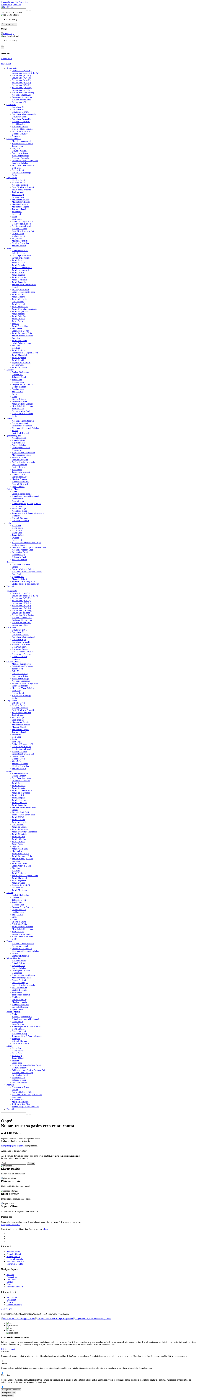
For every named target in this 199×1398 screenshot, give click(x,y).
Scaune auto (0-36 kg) (21, 78)
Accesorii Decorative (21, 158)
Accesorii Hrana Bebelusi (23, 421)
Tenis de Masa (18, 409)
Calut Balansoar (19, 253)
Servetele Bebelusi (20, 484)
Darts (14, 416)
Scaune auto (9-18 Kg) (21, 80)
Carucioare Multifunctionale (24, 114)
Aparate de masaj (19, 511)
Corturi (15, 175)
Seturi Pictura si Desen (21, 343)
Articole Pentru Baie (20, 482)
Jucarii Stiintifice (19, 316)
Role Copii (16, 214)
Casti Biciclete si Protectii (23, 187)
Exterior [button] (9, 370)
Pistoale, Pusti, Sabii (20, 289)
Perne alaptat (17, 499)
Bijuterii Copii (18, 365)
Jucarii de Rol (18, 272)
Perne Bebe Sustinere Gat (23, 231)
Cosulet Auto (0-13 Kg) (22, 70)
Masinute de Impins (20, 207)
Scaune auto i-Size (20, 102)
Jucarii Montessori (19, 367)
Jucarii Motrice (18, 314)
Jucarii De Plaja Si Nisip (22, 404)
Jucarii (9, 771)
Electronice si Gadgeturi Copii (25, 353)
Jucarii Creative (18, 297)
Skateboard (17, 211)
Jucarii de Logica (19, 304)
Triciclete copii (18, 192)
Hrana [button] (9, 418)
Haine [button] (9, 523)
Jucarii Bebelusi (18, 263)
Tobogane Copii (19, 377)
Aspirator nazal (18, 443)
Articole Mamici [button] (13, 489)
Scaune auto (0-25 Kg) (21, 75)
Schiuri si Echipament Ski (23, 221)
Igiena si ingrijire (13, 958)
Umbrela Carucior (19, 134)
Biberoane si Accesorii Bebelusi (25, 428)
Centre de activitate (20, 153)
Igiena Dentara (18, 486)
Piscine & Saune (19, 399)
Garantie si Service (14, 1254)
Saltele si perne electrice (22, 494)
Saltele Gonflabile (19, 401)
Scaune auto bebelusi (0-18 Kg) (25, 73)
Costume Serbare (19, 545)
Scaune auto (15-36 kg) (22, 87)
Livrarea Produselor (14, 1259)
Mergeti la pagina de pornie (13, 1146)
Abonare (31, 1163)
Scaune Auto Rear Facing (23, 92)
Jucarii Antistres (18, 350)
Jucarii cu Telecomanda (22, 267)
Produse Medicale (19, 464)
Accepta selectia (8, 1393)
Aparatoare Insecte (20, 126)
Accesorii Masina (19, 228)
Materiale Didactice (20, 579)
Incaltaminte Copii (20, 552)
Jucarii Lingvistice (19, 311)
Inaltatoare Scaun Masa (22, 426)
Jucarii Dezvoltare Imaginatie (24, 309)
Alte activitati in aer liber (22, 413)
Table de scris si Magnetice (23, 581)
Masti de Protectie (19, 479)
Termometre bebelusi (21, 472)
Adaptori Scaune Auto (21, 100)
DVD (14, 491)
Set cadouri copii (19, 508)
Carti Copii (16, 574)
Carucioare (11, 627)
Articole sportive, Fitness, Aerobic (26, 503)
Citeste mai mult (8, 1349)
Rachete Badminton (20, 372)
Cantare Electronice (20, 520)
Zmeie (14, 394)
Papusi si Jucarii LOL (21, 362)
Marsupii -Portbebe (20, 241)
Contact (4, 2)
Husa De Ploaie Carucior (22, 129)
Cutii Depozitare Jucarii (22, 255)
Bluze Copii (17, 533)
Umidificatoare (18, 474)
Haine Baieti (17, 528)
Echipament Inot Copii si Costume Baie (29, 547)
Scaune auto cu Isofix (21, 90)
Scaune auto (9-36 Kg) (21, 85)
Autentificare (6, 5)
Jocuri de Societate (20, 306)
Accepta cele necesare (11, 1390)
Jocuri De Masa (18, 318)
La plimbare (11, 700)
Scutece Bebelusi (19, 467)
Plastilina (16, 345)
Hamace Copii (18, 382)
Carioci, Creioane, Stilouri (23, 569)
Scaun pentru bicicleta (21, 190)
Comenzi (10, 1302)
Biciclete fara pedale (20, 243)
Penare (15, 567)
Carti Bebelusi (18, 301)
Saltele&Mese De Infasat (22, 143)
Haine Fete (16, 525)
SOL (11, 1309)
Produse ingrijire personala (23, 462)
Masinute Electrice (20, 204)
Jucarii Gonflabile (19, 280)
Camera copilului (13, 661)
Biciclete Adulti (18, 182)
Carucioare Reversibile (21, 119)
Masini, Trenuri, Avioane (22, 336)
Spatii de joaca (18, 389)
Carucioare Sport (19, 117)
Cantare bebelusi (19, 445)
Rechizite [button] (10, 562)
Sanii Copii (17, 219)
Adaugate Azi (12, 1277)
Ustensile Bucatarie (20, 518)
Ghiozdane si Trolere (21, 564)
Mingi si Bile (17, 391)
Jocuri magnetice (19, 357)
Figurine (15, 323)
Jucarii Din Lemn (19, 340)
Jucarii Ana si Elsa (20, 326)
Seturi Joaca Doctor (20, 331)
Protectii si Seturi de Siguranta (25, 160)
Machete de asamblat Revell (24, 284)
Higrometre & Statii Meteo (23, 452)
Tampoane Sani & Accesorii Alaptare (28, 513)
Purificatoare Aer (19, 477)
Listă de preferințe (14, 1305)
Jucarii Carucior (18, 265)
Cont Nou (17, 5)
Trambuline (17, 379)
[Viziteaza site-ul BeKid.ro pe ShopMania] (54, 1318)
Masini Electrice (19, 246)
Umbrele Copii (18, 236)
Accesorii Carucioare (21, 121)
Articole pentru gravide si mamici (26, 496)
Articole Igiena (18, 440)
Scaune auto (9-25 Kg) (21, 83)
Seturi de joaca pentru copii (23, 292)
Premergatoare (18, 197)
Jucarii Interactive (19, 282)
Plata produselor (13, 1256)
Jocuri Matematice (19, 299)
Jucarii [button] (9, 248)
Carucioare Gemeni (20, 112)
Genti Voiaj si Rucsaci (21, 224)
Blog (46, 1229)
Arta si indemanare (20, 250)
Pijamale (15, 537)
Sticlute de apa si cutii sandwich (25, 584)
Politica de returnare (15, 1261)
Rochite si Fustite (19, 559)
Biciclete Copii (18, 180)
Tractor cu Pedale (19, 209)
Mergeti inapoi (31, 1146)
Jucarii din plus (18, 275)
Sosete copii (17, 540)
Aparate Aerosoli (19, 438)
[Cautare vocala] (30, 10)
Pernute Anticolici (19, 457)
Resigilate (16, 516)
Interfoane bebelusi (20, 163)
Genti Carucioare (19, 124)
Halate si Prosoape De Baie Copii (26, 542)
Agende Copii (18, 576)
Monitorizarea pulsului (21, 455)
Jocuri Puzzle (17, 321)
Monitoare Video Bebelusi (23, 165)
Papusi (15, 287)
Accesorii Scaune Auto (22, 95)
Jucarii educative (19, 277)
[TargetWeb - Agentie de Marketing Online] (92, 1318)
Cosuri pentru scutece (21, 447)
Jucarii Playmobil (19, 355)
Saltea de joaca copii (20, 155)
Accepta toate (7, 1395)
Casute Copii (17, 374)
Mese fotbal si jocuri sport (23, 406)
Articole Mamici (13, 1012)
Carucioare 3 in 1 (19, 109)
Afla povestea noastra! (10, 1224)
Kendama (16, 348)
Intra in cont (11, 1297)
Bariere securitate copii (21, 173)
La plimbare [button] (11, 177)
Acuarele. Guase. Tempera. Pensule (27, 572)
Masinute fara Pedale (21, 202)
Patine (14, 216)
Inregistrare (6, 63)
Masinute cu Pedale (20, 199)
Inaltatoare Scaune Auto (22, 97)
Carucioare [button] (11, 104)
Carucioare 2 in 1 (19, 107)
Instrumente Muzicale (21, 258)
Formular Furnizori (14, 1287)
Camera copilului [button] (13, 138)
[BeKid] (7, 7)
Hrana (9, 941)
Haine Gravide (18, 506)
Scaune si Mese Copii (21, 411)
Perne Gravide (18, 501)
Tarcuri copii (17, 146)
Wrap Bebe (17, 238)
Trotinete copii (18, 194)
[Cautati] (27, 10)
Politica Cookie (13, 1252)
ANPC (4, 1309)
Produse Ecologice (20, 460)
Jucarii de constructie (21, 270)
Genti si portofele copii (21, 226)
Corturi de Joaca (19, 387)
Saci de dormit (18, 170)
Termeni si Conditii (14, 1264)
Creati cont (11, 1300)
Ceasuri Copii (18, 233)
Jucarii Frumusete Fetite (22, 333)
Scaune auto (11, 591)
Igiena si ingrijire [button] (13, 435)
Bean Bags (16, 168)
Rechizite (10, 1085)
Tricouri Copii (18, 535)
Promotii (10, 586)
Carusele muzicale (19, 151)
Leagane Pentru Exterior (22, 384)
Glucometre (17, 450)
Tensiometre (17, 469)
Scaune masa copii (20, 423)
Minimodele (17, 328)
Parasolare (16, 136)
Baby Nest (16, 148)
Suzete (15, 430)
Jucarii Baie (17, 260)
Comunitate (24, 2)
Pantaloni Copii (18, 554)
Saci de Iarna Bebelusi (21, 131)
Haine (9, 1046)
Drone (14, 396)
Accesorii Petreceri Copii (22, 550)
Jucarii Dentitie (18, 360)
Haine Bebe (17, 530)
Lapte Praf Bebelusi (20, 433)
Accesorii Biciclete (20, 185)
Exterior (9, 892)
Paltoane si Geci (19, 557)
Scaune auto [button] (11, 68)
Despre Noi (13, 2)
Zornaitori (16, 338)
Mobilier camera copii (21, 141)
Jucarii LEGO (18, 294)
